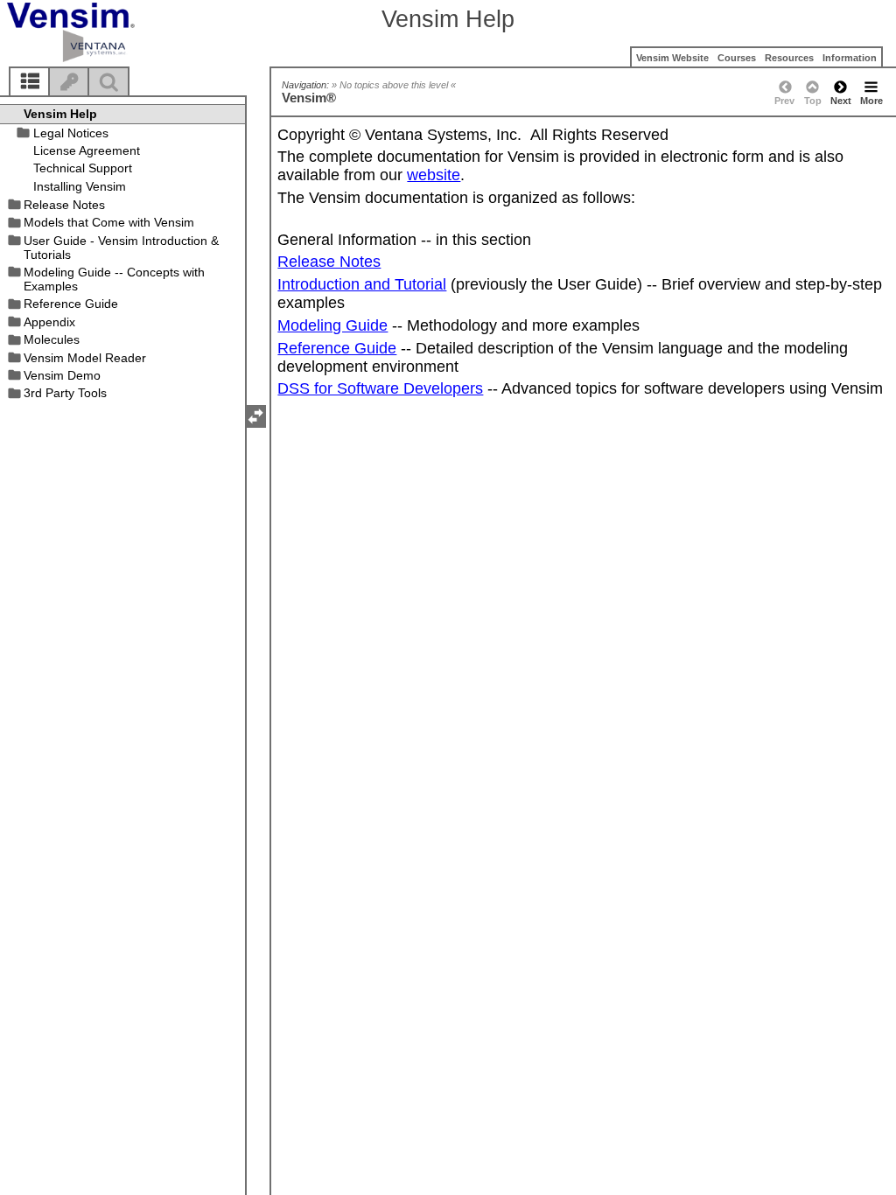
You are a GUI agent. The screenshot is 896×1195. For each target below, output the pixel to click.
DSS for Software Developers (380, 388)
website (433, 175)
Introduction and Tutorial (361, 284)
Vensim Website (672, 57)
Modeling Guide (332, 325)
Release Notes (329, 261)
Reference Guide (336, 348)
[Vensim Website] (100, 32)
